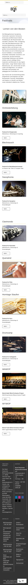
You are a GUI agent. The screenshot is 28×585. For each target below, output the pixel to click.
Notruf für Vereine (18, 534)
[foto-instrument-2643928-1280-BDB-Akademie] (14, 181)
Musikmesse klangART (19, 550)
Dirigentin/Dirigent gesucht (20, 544)
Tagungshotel (19, 559)
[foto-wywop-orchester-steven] (14, 408)
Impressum (16, 583)
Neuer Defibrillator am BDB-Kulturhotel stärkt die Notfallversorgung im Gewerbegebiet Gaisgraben (7, 562)
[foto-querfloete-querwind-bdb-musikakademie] (14, 262)
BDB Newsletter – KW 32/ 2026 (7, 550)
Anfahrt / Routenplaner (19, 523)
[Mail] (16, 500)
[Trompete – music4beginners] (14, 147)
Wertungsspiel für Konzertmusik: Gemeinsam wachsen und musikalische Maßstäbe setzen (7, 534)
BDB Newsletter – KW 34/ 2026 (7, 523)
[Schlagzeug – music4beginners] (14, 337)
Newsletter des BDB (20, 539)
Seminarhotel (19, 563)
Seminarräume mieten (20, 528)
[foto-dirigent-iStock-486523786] (14, 112)
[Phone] (19, 500)
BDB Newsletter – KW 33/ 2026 (7, 545)
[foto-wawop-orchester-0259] (14, 373)
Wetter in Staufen (18, 555)
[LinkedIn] (16, 497)
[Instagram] (19, 497)
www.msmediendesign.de (8, 583)
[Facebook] (22, 497)
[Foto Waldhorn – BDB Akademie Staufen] (14, 299)
